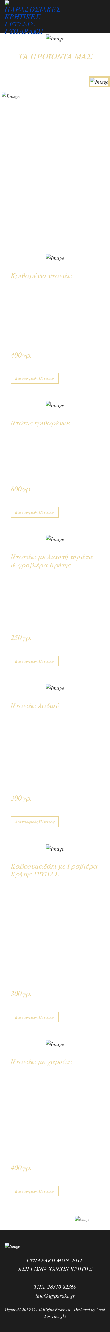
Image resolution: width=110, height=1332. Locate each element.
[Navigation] (103, 14)
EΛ (4, 41)
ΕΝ (10, 41)
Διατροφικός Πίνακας (35, 378)
